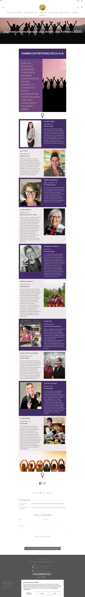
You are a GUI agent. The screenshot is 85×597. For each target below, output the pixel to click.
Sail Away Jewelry (49, 251)
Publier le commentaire (42, 536)
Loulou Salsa (24, 423)
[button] (1, 0)
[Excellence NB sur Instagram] (38, 577)
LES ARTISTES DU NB (31, 12)
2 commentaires (44, 28)
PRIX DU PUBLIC (64, 12)
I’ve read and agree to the (39, 568)
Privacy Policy (36, 568)
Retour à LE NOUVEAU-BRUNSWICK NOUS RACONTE (43, 548)
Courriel (45, 519)
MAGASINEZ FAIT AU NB (14, 12)
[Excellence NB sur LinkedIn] (44, 577)
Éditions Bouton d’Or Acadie (28, 214)
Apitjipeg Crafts (25, 286)
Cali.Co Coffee (48, 388)
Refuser (55, 593)
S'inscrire (42, 574)
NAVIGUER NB (53, 12)
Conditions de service (6, 581)
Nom (20, 519)
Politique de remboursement (8, 585)
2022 (34, 28)
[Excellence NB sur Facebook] (41, 577)
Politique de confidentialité (7, 583)
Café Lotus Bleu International (52, 326)
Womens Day (37, 28)
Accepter (42, 593)
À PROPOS (75, 12)
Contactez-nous (5, 587)
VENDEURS (43, 12)
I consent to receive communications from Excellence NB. (41, 571)
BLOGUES (42, 15)
